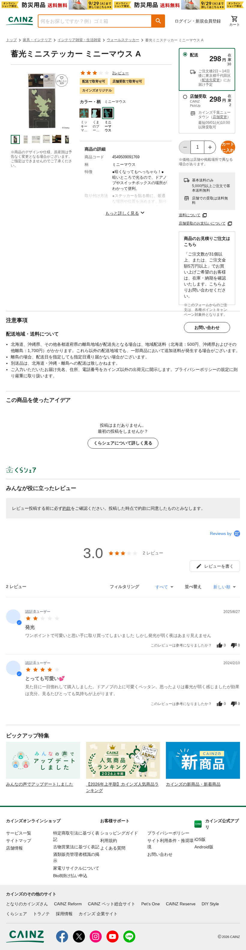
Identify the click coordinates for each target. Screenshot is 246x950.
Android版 (203, 846)
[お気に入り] (62, 80)
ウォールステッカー (123, 40)
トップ (11, 40)
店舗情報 (14, 848)
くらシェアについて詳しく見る (123, 443)
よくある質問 (112, 848)
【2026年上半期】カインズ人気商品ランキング (122, 787)
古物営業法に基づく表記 (76, 846)
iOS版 (200, 839)
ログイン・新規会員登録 (198, 21)
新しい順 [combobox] (221, 586)
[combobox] (90, 21)
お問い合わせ (207, 327)
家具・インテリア (37, 40)
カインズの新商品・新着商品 (193, 784)
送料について (189, 215)
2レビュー (120, 73)
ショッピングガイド (119, 833)
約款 (66, 508)
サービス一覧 (18, 833)
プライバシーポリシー (168, 833)
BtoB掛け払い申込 (70, 875)
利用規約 (108, 840)
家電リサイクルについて (76, 868)
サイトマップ (18, 840)
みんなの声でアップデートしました (39, 784)
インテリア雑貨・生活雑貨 (79, 40)
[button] (158, 21)
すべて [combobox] (161, 586)
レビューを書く (219, 566)
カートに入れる (228, 148)
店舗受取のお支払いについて (202, 223)
